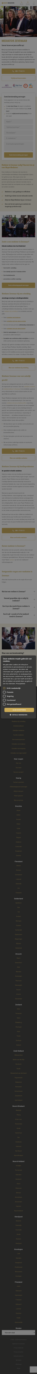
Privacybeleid (20, 683)
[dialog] (18, 687)
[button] (18, 715)
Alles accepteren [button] (19, 710)
